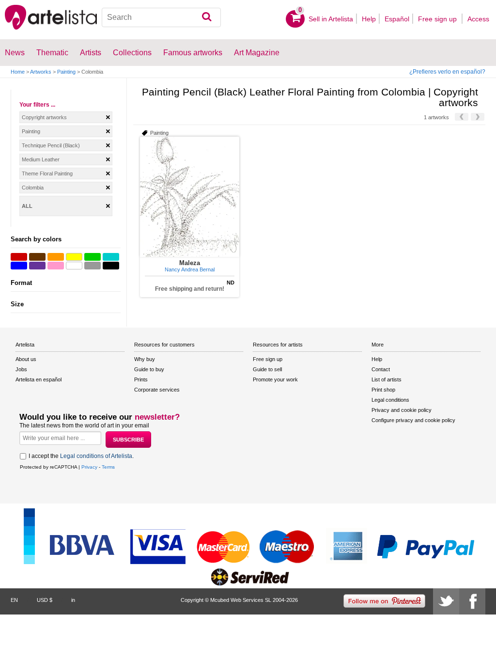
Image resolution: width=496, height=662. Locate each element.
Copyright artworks (44, 117)
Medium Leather (41, 159)
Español (397, 19)
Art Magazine (256, 52)
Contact (381, 369)
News (15, 52)
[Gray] (92, 265)
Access (478, 19)
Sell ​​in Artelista (331, 19)
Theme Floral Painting (47, 173)
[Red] (19, 257)
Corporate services (157, 390)
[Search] (206, 17)
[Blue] (19, 265)
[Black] (111, 265)
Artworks (40, 72)
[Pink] (55, 265)
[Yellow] (74, 257)
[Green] (92, 257)
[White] (74, 265)
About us (26, 359)
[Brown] (37, 257)
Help (369, 19)
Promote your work (275, 379)
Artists (90, 52)
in (73, 600)
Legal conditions (390, 400)
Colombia (33, 187)
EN (14, 600)
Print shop (383, 390)
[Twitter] (446, 601)
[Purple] (37, 265)
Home (18, 72)
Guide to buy (149, 369)
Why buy (144, 359)
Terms (108, 467)
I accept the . (81, 456)
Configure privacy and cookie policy (413, 420)
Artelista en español (39, 379)
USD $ (44, 600)
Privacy (89, 467)
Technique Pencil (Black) (51, 145)
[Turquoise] (111, 257)
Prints (141, 379)
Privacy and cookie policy (402, 410)
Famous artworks (192, 52)
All (27, 206)
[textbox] (161, 17)
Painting (66, 72)
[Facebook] (472, 601)
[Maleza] (189, 197)
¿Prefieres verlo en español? (447, 71)
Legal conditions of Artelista (96, 456)
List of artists (387, 379)
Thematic (52, 52)
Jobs (21, 369)
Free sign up (438, 19)
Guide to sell (267, 369)
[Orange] (55, 257)
